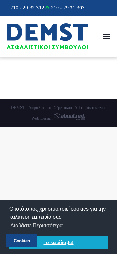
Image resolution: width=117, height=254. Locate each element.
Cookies (22, 240)
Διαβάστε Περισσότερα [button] (36, 225)
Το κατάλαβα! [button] (59, 242)
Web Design (43, 118)
